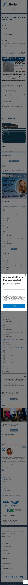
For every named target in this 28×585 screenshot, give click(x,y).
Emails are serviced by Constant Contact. (10, 301)
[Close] (25, 275)
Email (4, 288)
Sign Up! (14, 306)
